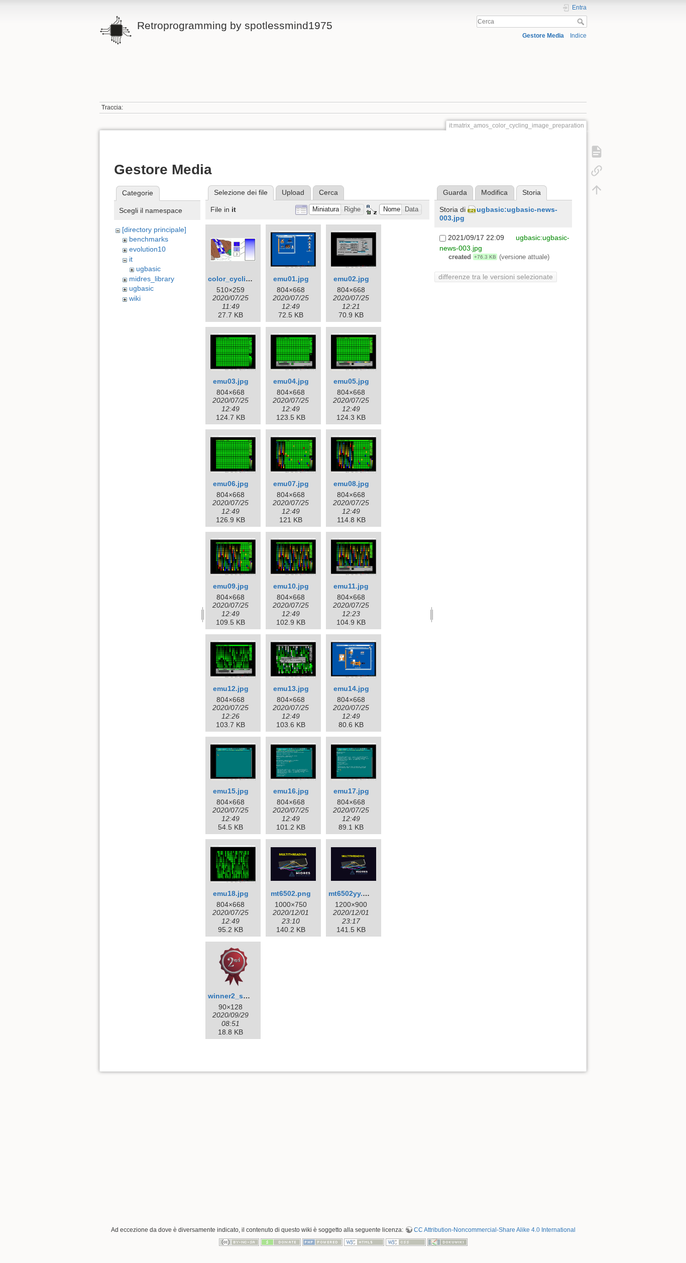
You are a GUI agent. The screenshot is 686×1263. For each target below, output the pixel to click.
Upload (293, 192)
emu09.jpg (231, 586)
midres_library (151, 279)
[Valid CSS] (406, 1241)
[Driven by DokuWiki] (447, 1241)
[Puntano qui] (596, 170)
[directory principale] (154, 229)
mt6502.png (291, 893)
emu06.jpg (231, 484)
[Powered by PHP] (322, 1241)
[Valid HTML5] (364, 1241)
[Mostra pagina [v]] (596, 151)
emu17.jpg (351, 791)
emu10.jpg (291, 586)
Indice (578, 35)
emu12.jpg (231, 688)
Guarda (455, 192)
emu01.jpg (291, 279)
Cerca (582, 21)
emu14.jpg (351, 688)
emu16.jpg (291, 791)
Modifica (494, 192)
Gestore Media (543, 35)
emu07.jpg (291, 484)
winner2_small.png (240, 996)
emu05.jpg (351, 381)
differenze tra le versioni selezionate (495, 277)
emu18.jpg (231, 893)
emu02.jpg (351, 279)
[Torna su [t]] (596, 189)
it (131, 259)
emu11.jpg (351, 586)
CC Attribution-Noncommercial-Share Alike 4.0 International (495, 1229)
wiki (135, 298)
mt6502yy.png (352, 893)
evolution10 (147, 249)
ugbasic (148, 269)
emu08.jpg (351, 484)
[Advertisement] (343, 79)
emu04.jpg (291, 381)
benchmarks (148, 239)
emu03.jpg (231, 381)
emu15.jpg (231, 791)
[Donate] (281, 1241)
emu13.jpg (291, 688)
